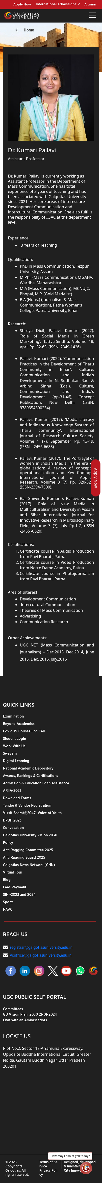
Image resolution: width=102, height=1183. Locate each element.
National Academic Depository (28, 768)
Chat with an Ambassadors (25, 1020)
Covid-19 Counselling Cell (24, 731)
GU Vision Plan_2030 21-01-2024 (30, 1014)
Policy (8, 843)
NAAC (7, 909)
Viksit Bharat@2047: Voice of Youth (32, 813)
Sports (8, 902)
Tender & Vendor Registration (27, 805)
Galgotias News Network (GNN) (29, 865)
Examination (13, 716)
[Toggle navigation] (92, 15)
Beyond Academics (19, 724)
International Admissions (56, 4)
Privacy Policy (48, 1173)
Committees (13, 1009)
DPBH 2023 (12, 820)
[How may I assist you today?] (86, 1168)
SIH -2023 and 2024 (19, 895)
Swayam (10, 753)
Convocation (13, 828)
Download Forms (17, 798)
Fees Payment (14, 887)
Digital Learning (16, 761)
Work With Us (14, 746)
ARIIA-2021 (12, 791)
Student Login (14, 739)
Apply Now (22, 4)
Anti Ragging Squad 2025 (24, 857)
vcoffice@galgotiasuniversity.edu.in (41, 955)
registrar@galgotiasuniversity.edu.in (41, 948)
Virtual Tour (12, 872)
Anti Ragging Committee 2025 (28, 850)
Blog (7, 880)
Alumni (90, 4)
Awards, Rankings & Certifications (30, 776)
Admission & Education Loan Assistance (36, 783)
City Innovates (75, 1170)
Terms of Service (48, 1164)
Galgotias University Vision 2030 (30, 835)
